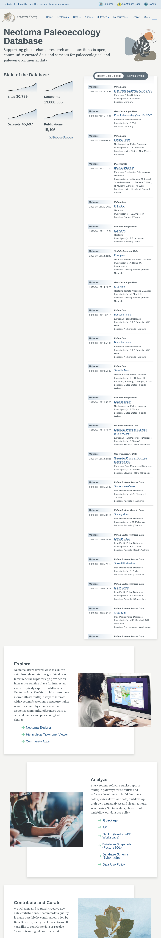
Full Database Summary (61, 137)
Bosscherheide (122, 314)
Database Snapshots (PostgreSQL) (116, 846)
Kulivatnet (119, 206)
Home (49, 17)
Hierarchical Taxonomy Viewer (47, 734)
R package (110, 820)
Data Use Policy (114, 864)
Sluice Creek (121, 588)
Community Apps (38, 741)
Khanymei (119, 255)
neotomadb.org (27, 17)
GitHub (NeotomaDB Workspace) (117, 836)
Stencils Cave (122, 539)
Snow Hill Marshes (124, 563)
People (136, 17)
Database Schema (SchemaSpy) (115, 856)
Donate (152, 4)
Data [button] (76, 17)
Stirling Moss (121, 514)
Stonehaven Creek (124, 486)
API (105, 827)
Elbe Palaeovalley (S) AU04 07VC (133, 91)
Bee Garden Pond (124, 168)
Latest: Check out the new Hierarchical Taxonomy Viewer (36, 4)
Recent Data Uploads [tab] (109, 76)
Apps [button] (88, 17)
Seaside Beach (122, 370)
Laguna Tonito (122, 140)
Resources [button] (119, 17)
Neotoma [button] (62, 17)
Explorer (108, 4)
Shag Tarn (120, 612)
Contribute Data (131, 4)
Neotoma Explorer (38, 727)
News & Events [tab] (135, 76)
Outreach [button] (102, 17)
